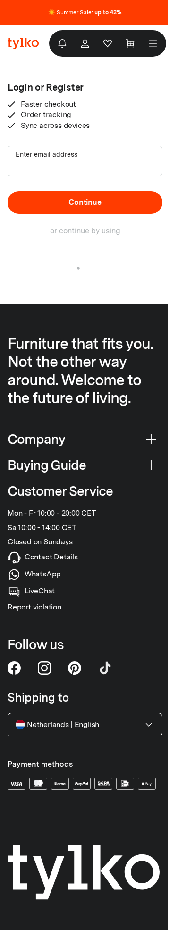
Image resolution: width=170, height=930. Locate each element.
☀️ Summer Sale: (85, 12)
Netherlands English (63, 724)
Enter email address (46, 154)
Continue (84, 202)
